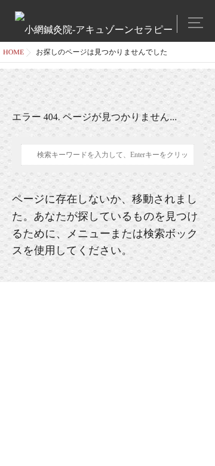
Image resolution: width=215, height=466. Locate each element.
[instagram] (164, 22)
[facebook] (149, 22)
